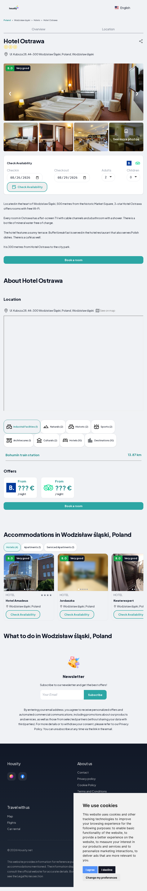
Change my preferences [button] (101, 877)
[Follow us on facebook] (22, 776)
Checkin (13, 170)
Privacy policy (86, 778)
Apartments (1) (32, 547)
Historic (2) (81, 426)
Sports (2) (106, 426)
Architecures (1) (22, 440)
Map (10, 816)
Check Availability (30, 187)
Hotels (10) (75, 440)
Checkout (61, 170)
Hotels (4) (12, 547)
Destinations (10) (104, 440)
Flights (11, 822)
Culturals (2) (50, 440)
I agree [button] (90, 869)
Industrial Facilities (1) (25, 426)
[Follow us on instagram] (11, 776)
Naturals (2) (56, 426)
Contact (83, 772)
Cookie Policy (86, 785)
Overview (38, 29)
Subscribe (95, 694)
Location (108, 29)
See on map (107, 310)
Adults (106, 170)
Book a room (73, 260)
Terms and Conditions (92, 791)
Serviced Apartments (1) (60, 547)
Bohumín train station (22, 455)
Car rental (13, 829)
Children (133, 170)
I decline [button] (106, 869)
